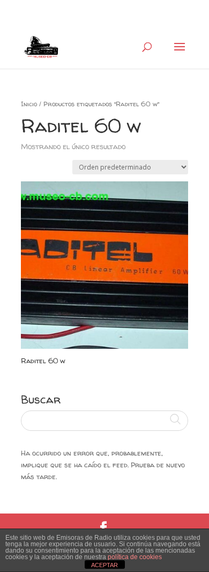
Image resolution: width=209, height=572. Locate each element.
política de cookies (135, 557)
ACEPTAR (104, 565)
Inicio (29, 103)
